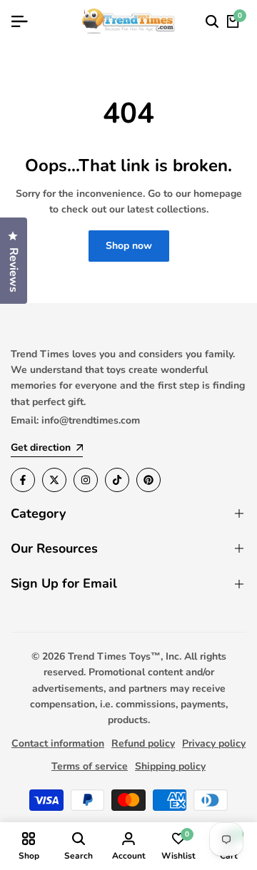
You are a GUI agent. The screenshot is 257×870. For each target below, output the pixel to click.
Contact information (57, 743)
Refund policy (143, 743)
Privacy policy (214, 743)
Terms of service (89, 766)
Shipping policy (170, 766)
